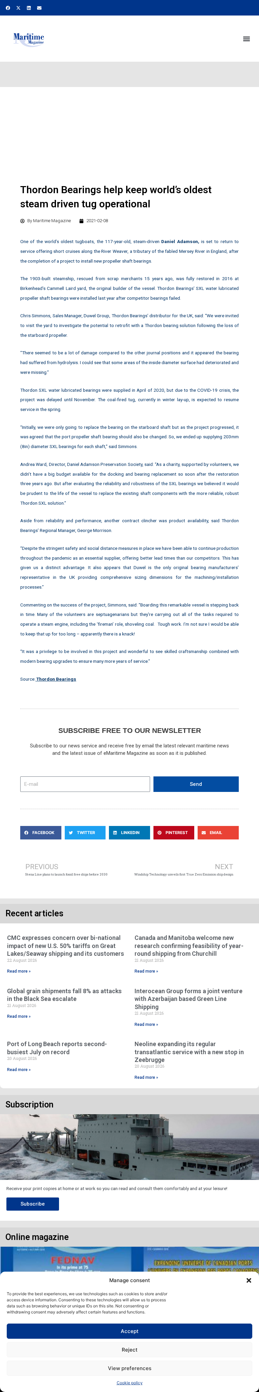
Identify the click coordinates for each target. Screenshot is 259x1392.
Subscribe (33, 1204)
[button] (249, 1280)
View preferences (129, 1368)
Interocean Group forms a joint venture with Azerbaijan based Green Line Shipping (188, 998)
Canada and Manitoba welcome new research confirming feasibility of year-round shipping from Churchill (189, 945)
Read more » (19, 971)
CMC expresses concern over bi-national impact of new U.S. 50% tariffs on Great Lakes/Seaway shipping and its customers (65, 945)
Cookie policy (130, 1382)
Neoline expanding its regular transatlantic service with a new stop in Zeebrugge (189, 1051)
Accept (130, 1331)
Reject (130, 1349)
